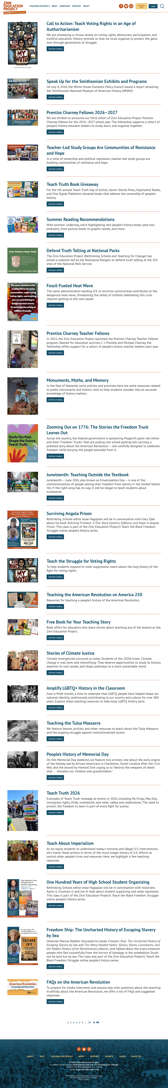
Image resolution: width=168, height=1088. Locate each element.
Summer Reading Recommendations (81, 219)
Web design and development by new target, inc (84, 1076)
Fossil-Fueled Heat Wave (70, 285)
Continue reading (55, 49)
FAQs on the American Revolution (78, 982)
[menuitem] (39, 6)
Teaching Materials (39, 6)
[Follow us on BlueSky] (84, 1049)
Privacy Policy (84, 1080)
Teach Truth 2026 (63, 793)
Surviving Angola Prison (69, 513)
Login (153, 6)
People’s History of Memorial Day (78, 754)
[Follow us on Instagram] (89, 1049)
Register (136, 1056)
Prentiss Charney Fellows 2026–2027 (82, 112)
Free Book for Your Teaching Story (78, 622)
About (86, 6)
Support (76, 6)
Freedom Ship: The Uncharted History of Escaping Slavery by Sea (101, 932)
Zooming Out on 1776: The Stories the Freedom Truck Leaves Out (97, 430)
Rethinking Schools (83, 1064)
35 (89, 1022)
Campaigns (64, 6)
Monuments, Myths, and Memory (77, 380)
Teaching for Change (108, 1064)
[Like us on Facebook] (79, 1049)
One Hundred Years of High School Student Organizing (98, 882)
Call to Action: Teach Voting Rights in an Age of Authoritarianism (91, 26)
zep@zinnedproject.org (87, 1069)
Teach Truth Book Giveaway (72, 184)
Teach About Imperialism (70, 843)
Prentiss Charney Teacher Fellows (78, 333)
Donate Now (142, 6)
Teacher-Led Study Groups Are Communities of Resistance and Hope (101, 150)
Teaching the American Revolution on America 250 (94, 594)
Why (42, 1056)
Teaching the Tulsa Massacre (73, 723)
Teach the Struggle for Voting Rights (81, 561)
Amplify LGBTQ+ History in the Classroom (86, 688)
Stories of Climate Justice (70, 653)
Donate (109, 1056)
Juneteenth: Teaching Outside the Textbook (88, 474)
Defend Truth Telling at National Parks (83, 250)
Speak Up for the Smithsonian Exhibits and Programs (97, 81)
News (54, 6)
